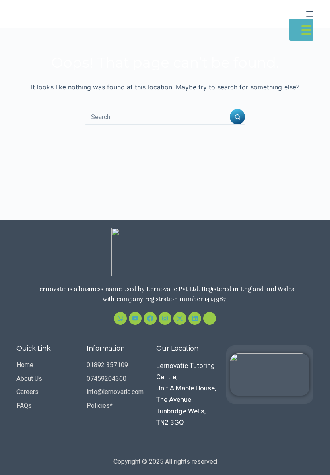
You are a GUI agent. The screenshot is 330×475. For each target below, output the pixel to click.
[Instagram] (165, 318)
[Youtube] (135, 318)
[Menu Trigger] (301, 30)
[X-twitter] (179, 318)
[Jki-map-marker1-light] (209, 318)
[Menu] (310, 14)
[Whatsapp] (120, 318)
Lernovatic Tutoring (65, 14)
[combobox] (157, 117)
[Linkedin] (194, 318)
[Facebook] (150, 318)
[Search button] (237, 116)
